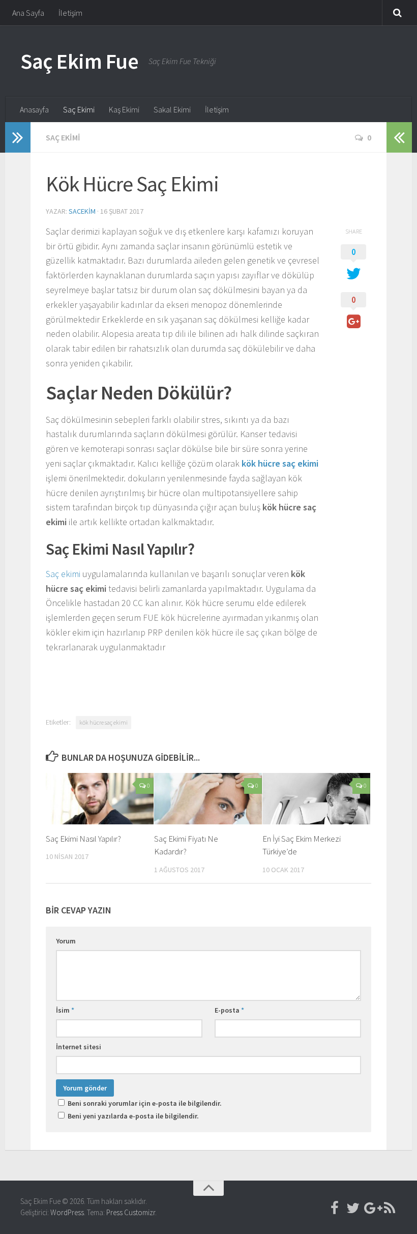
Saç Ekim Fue (79, 61)
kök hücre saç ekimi (103, 722)
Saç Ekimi (79, 109)
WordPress (67, 1212)
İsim (65, 1010)
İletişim (70, 13)
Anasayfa (34, 109)
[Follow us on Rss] (389, 1208)
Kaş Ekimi (124, 109)
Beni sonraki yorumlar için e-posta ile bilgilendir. (145, 1103)
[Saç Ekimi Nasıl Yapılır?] (100, 798)
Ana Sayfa (28, 13)
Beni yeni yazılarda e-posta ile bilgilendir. (133, 1116)
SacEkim (82, 211)
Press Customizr (130, 1212)
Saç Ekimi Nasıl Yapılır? (83, 838)
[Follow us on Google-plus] (371, 1208)
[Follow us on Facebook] (334, 1208)
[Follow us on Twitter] (353, 1208)
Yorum (66, 940)
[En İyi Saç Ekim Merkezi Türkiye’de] (316, 798)
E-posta (229, 1010)
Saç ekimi (63, 574)
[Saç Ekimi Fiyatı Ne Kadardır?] (208, 798)
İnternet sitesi (78, 1046)
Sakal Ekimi (172, 109)
